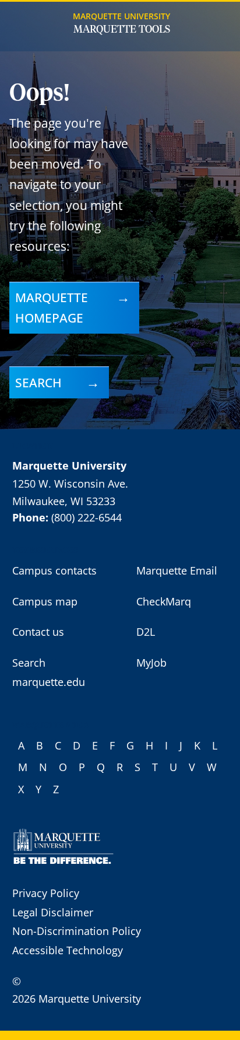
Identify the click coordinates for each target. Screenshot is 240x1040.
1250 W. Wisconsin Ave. (70, 484)
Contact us (38, 632)
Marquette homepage (51, 307)
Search (38, 382)
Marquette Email (176, 570)
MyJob (151, 663)
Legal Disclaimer (52, 912)
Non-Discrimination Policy (76, 931)
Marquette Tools (121, 29)
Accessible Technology (67, 950)
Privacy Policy (45, 893)
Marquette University (121, 16)
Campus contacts (54, 570)
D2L (145, 632)
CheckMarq (163, 601)
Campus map (44, 601)
